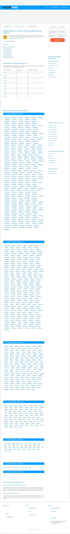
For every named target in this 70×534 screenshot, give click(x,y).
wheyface (29, 227)
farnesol (14, 174)
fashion (32, 296)
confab (34, 346)
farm (21, 447)
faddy (21, 407)
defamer (6, 253)
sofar (5, 427)
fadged (35, 354)
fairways (20, 149)
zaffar (33, 389)
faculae (6, 263)
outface (6, 318)
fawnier (26, 310)
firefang (27, 196)
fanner (12, 368)
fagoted (31, 267)
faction (6, 261)
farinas (37, 290)
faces (40, 405)
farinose (32, 170)
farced (17, 369)
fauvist (6, 308)
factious (32, 139)
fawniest (34, 194)
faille (16, 358)
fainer (21, 358)
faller (26, 362)
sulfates (27, 219)
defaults (29, 129)
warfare (33, 328)
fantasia (33, 164)
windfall (36, 227)
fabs (13, 443)
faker (24, 411)
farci (41, 415)
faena (11, 409)
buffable (21, 123)
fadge (41, 407)
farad (31, 415)
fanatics (14, 161)
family (11, 364)
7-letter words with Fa (8, 49)
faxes (38, 423)
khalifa (6, 316)
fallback (6, 155)
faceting (28, 137)
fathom (34, 375)
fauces (39, 377)
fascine (13, 296)
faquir (6, 369)
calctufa (6, 125)
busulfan (34, 123)
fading (6, 356)
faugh (11, 421)
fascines (13, 178)
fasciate (40, 176)
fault (21, 421)
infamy (40, 383)
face (18, 443)
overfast (14, 210)
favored (31, 308)
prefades (7, 213)
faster (23, 375)
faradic (6, 289)
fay (30, 467)
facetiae (21, 137)
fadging (38, 265)
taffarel (28, 221)
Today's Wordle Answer (52, 76)
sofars (12, 389)
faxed (32, 423)
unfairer (21, 223)
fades (36, 407)
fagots (6, 358)
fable (25, 405)
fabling (25, 257)
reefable (6, 215)
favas (40, 421)
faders (29, 354)
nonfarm (38, 316)
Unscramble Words (51, 72)
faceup (12, 352)
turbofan (40, 221)
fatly (33, 419)
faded (26, 407)
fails (35, 409)
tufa (10, 451)
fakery (28, 360)
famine (17, 364)
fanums (36, 368)
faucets (20, 306)
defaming (7, 129)
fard (10, 447)
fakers (22, 360)
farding (12, 290)
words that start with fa (20, 38)
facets (6, 352)
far (16, 467)
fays (29, 449)
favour (30, 381)
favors (24, 381)
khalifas (33, 204)
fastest (6, 298)
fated (23, 419)
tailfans (34, 221)
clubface (40, 125)
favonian (27, 192)
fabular (37, 257)
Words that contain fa (52, 171)
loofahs (19, 316)
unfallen (41, 223)
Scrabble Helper (51, 74)
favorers (34, 192)
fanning (6, 285)
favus (16, 423)
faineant (40, 145)
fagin (26, 409)
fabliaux (27, 133)
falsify (30, 277)
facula (17, 354)
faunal (33, 379)
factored (6, 141)
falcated (33, 151)
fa (5, 475)
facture (37, 261)
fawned (36, 381)
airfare (37, 245)
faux (10, 449)
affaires (14, 117)
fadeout (32, 265)
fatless (38, 300)
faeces (18, 356)
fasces (30, 373)
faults (17, 379)
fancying (40, 161)
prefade (31, 320)
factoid (12, 261)
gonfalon (26, 198)
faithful (33, 149)
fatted (11, 377)
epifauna (14, 133)
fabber (36, 348)
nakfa (31, 425)
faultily (12, 190)
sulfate (25, 324)
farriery (40, 174)
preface (24, 320)
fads (34, 443)
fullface (13, 198)
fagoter (38, 267)
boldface (34, 121)
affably (5, 72)
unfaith (37, 326)
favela (12, 381)
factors (19, 261)
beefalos (6, 121)
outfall (12, 318)
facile (39, 352)
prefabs (18, 320)
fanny (6, 415)
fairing (23, 271)
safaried (6, 217)
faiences (20, 145)
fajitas (12, 273)
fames (20, 413)
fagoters (35, 143)
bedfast (36, 247)
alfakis (6, 247)
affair (5, 346)
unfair (28, 389)
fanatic (20, 279)
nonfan (39, 385)
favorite (13, 194)
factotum (14, 141)
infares (24, 314)
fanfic (18, 366)
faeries (19, 267)
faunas (39, 379)
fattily (17, 304)
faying (18, 383)
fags (39, 443)
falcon (12, 362)
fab (5, 467)
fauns (30, 421)
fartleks (34, 176)
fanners (31, 283)
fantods (38, 285)
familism (26, 159)
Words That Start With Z (52, 134)
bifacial (20, 121)
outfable (13, 208)
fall (17, 445)
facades (6, 259)
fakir (40, 411)
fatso (37, 419)
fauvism (38, 306)
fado (30, 443)
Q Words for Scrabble (52, 131)
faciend (26, 259)
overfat (38, 318)
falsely (12, 277)
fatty (42, 419)
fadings (6, 267)
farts (10, 419)
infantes (21, 202)
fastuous (20, 182)
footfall (41, 196)
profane (37, 320)
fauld (16, 421)
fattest (36, 302)
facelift (35, 135)
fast (34, 447)
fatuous (40, 304)
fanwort (20, 287)
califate (13, 125)
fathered (27, 184)
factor (12, 354)
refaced (6, 322)
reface (23, 387)
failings (28, 145)
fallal (17, 362)
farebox (5, 83)
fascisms (20, 178)
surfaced (7, 221)
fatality (40, 182)
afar (5, 443)
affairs (31, 245)
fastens (38, 296)
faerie (29, 356)
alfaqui (5, 93)
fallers (24, 275)
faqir (27, 415)
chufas (28, 346)
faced (30, 405)
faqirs (41, 368)
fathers (13, 300)
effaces (25, 255)
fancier (32, 279)
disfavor (6, 131)
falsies (24, 277)
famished (33, 159)
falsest (18, 277)
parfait (6, 320)
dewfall (34, 253)
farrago (32, 292)
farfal (16, 371)
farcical (6, 170)
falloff (35, 275)
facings (32, 259)
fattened (13, 188)
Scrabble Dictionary (52, 70)
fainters (6, 147)
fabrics (31, 257)
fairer (36, 358)
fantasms (7, 166)
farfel (21, 371)
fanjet (41, 366)
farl (18, 447)
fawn (24, 449)
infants (12, 314)
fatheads (20, 184)
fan (12, 467)
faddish (38, 263)
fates (28, 419)
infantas (14, 202)
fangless (6, 164)
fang (34, 445)
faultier (6, 190)
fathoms (19, 300)
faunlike (32, 190)
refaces (13, 322)
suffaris (13, 219)
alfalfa (12, 247)
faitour (6, 273)
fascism (19, 296)
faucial (26, 306)
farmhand (7, 172)
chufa (15, 405)
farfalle (19, 170)
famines (6, 279)
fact (22, 443)
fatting (23, 304)
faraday (39, 287)
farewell (13, 170)
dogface (40, 253)
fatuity (34, 304)
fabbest (6, 257)
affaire (25, 245)
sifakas (6, 324)
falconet (13, 153)
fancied (26, 279)
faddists (6, 143)
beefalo (6, 249)
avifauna (34, 119)
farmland (22, 172)
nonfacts (28, 206)
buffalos (27, 123)
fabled (6, 350)
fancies (39, 279)
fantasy (32, 285)
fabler (12, 350)
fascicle (6, 178)
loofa (22, 425)
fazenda (5, 75)
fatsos (6, 377)
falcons (6, 275)
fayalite (13, 196)
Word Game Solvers (54, 7)
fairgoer (32, 147)
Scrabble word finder (32, 508)
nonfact (25, 316)
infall (35, 383)
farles (37, 371)
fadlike (13, 267)
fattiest (27, 188)
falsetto (13, 157)
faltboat (20, 157)
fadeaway (14, 143)
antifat (24, 247)
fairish (29, 271)
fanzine (5, 85)
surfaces (21, 221)
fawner (6, 383)
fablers (13, 257)
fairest (12, 271)
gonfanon (34, 198)
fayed (6, 425)
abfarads (7, 117)
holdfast (21, 200)
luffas (27, 385)
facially (41, 137)
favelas (12, 308)
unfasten (15, 225)
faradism (21, 168)
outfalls (35, 208)
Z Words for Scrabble (52, 127)
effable (6, 255)
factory (25, 261)
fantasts (14, 166)
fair (9, 445)
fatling (12, 302)
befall (16, 346)
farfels (31, 290)
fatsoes (24, 302)
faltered (26, 157)
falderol (33, 153)
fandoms (18, 281)
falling (29, 275)
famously (7, 161)
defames (14, 253)
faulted (32, 306)
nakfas (33, 385)
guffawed (7, 200)
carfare (31, 249)
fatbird (30, 298)
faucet (6, 379)
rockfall (40, 215)
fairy (10, 411)
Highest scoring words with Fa (9, 46)
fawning (33, 310)
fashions (40, 178)
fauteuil (38, 190)
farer (20, 417)
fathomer (14, 186)
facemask (7, 137)
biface (22, 346)
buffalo (25, 249)
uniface (27, 328)
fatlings (35, 186)
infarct (18, 314)
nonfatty (6, 208)
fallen (21, 362)
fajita (11, 360)
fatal (19, 419)
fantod (23, 368)
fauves (6, 381)
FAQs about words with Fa (8, 57)
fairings (39, 147)
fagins (40, 356)
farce (36, 415)
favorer (38, 308)
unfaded (30, 326)
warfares (29, 225)
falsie (41, 362)
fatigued (22, 186)
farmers (13, 292)
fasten (18, 375)
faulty (22, 379)
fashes (6, 375)
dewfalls (35, 129)
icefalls (28, 200)
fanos (16, 415)
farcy (5, 417)
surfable (40, 219)
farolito (21, 174)
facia (11, 407)
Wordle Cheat (50, 68)
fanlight (20, 164)
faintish (26, 147)
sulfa (15, 427)
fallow (31, 362)
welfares (14, 227)
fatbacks (6, 184)
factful (38, 259)
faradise (14, 168)
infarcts (34, 202)
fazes (16, 425)
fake (13, 445)
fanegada (15, 162)
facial (23, 352)
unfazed (5, 80)
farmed (6, 373)
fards (11, 417)
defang (13, 348)
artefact (14, 119)
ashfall (30, 247)
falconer (6, 153)
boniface (6, 123)
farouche (27, 174)
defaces (32, 251)
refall (28, 387)
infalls (24, 312)
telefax (12, 326)
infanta (36, 312)
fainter (41, 269)
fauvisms (7, 192)
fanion (36, 366)
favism (18, 381)
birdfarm (27, 121)
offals (11, 387)
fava (14, 449)
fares (24, 417)
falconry (20, 153)
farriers (34, 174)
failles (18, 269)
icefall (18, 312)
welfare (40, 328)
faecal (12, 356)
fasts (15, 419)
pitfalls (34, 210)
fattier (6, 304)
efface (25, 348)
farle (29, 417)
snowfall (27, 217)
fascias (6, 296)
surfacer (14, 221)
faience (6, 269)
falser (36, 362)
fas (19, 467)
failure (23, 269)
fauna (25, 421)
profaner (21, 213)
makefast (14, 206)
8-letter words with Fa (8, 48)
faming (23, 364)
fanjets (19, 283)
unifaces (22, 225)
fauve (35, 421)
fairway (35, 271)
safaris (25, 322)
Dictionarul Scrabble (52, 162)
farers (11, 371)
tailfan (6, 326)
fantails (27, 164)
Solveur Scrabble (51, 153)
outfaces (27, 208)
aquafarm (7, 119)
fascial (37, 294)
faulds (12, 379)
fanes (31, 413)
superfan (33, 219)
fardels (6, 290)
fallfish (13, 155)
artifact (21, 119)
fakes (30, 411)
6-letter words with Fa (8, 50)
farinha (6, 292)
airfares (20, 117)
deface (40, 346)
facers (34, 350)
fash (30, 447)
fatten (17, 377)
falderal (27, 153)
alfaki (11, 346)
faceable (14, 135)
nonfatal (35, 206)
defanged (15, 129)
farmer (13, 373)
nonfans (32, 316)
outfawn (25, 318)
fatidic (26, 300)
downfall (21, 131)
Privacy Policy (53, 517)
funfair (6, 312)
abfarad (6, 245)
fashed (41, 373)
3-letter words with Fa (8, 54)
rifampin (34, 215)
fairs (5, 411)
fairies (17, 271)
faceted (13, 259)
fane (30, 445)
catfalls (34, 125)
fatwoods (33, 188)
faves (6, 423)
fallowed (6, 157)
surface (38, 324)
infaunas (13, 204)
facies (34, 352)
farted (24, 373)
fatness (18, 302)
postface (40, 210)
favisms (25, 308)
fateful (36, 298)
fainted (36, 269)
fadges (41, 354)
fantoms (6, 287)
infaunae (40, 202)
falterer (33, 157)
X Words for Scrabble (52, 129)
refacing (13, 215)
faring (32, 371)
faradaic (35, 166)
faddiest (28, 141)
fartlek (25, 294)
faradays (7, 168)
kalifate (27, 204)
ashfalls (27, 119)
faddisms (35, 141)
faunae (28, 379)
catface (38, 249)
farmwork (36, 172)
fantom (30, 368)
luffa (26, 425)
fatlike (6, 302)
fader (31, 407)
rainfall (35, 213)
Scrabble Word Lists (64, 7)
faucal (33, 377)
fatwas (27, 377)
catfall (6, 251)
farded (40, 369)
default (27, 253)
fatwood (6, 306)
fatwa (6, 421)
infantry (27, 202)
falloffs (31, 155)
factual (31, 261)
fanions (13, 283)
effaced (13, 255)
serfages (20, 217)
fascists (27, 178)
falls (5, 413)
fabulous (6, 135)
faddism (6, 265)
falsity (35, 277)
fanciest (27, 161)
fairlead (6, 149)
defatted (22, 129)
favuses (13, 310)
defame (6, 348)
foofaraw (34, 196)
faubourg (41, 188)
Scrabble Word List (9, 516)
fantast (25, 285)
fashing (26, 296)
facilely (14, 139)
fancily (12, 281)
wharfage (21, 227)
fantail (12, 285)
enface (31, 348)
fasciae (31, 294)
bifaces (19, 249)
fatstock (6, 188)
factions (26, 139)
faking (34, 360)
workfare (7, 229)
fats (42, 447)
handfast (14, 200)
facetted (35, 137)
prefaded (34, 211)
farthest (21, 176)
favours (6, 310)
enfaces (39, 255)
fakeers (18, 273)
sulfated (20, 219)
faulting (18, 190)
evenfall (21, 133)
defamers (35, 127)
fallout (40, 275)
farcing (38, 289)
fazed (11, 425)
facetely (14, 137)
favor (11, 423)
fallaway (40, 153)
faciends (6, 139)
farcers (19, 289)
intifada (20, 204)
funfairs (20, 198)
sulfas (17, 389)
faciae (18, 352)
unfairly (27, 223)
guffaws (12, 312)
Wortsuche (50, 156)
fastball (21, 180)
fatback (5, 88)
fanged (31, 366)
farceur (26, 289)
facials (19, 259)
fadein (23, 354)
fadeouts (28, 143)
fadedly (19, 265)
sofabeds (35, 217)
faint (39, 409)
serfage (31, 322)
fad (9, 467)
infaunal (6, 204)
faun (5, 449)
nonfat (6, 387)
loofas (22, 385)
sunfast (31, 324)
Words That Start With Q (52, 136)
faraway (13, 289)
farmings (14, 172)
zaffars (5, 96)
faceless (28, 135)
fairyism (27, 149)
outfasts (41, 208)
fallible (19, 155)
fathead (6, 300)
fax (26, 467)
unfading (14, 223)
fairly (41, 358)
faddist (13, 265)
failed (11, 358)
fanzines (28, 166)
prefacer (20, 211)
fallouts (37, 155)
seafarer (13, 217)
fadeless (21, 143)
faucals (13, 306)
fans (5, 447)
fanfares (22, 162)
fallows (6, 277)
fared (15, 417)
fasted (12, 375)
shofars (38, 322)
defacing (27, 127)
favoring (6, 194)
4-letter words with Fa (8, 53)
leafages (6, 206)
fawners (20, 310)
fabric (22, 350)
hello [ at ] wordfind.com (55, 508)
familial (6, 159)
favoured (20, 194)
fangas (24, 366)
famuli (41, 364)
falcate (36, 273)
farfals (25, 290)
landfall (40, 204)
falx (21, 445)
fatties (12, 304)
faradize (28, 168)
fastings (6, 182)
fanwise (13, 287)
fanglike (14, 164)
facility (19, 139)
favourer (27, 194)
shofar (38, 387)
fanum (21, 415)
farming (19, 292)
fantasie (40, 164)
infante (6, 314)
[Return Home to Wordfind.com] (10, 8)
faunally (25, 190)
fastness (13, 182)
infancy (30, 312)
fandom (6, 366)
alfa (9, 443)
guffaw (29, 383)
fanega (13, 366)
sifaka (6, 389)
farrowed (7, 176)
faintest (13, 147)
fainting (19, 147)
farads (12, 369)
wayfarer (7, 227)
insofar (37, 314)
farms (38, 417)
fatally (18, 298)
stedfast (6, 219)
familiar (13, 159)
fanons (18, 368)
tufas (20, 427)
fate (38, 447)
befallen (14, 121)
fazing (23, 383)
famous (35, 364)
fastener (34, 180)
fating (40, 375)
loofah (16, 385)
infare (11, 385)
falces (6, 362)
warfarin (36, 225)
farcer (23, 369)
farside (13, 294)
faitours (6, 151)
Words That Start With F (52, 138)
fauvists (14, 192)
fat (23, 467)
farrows (6, 294)
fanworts (21, 166)
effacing (35, 131)
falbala (30, 273)
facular (13, 263)
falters (41, 277)
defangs (21, 253)
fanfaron (29, 162)
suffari (19, 324)
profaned (14, 213)
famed (15, 413)
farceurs (35, 168)
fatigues (28, 186)
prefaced (13, 211)
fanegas (26, 281)
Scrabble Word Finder (52, 63)
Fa (3, 41)
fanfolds (36, 162)
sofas (10, 427)
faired (31, 358)
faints (26, 358)
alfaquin (33, 117)
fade (26, 443)
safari (33, 387)
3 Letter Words (51, 145)
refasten (27, 215)
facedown (21, 135)
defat (20, 405)
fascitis (34, 178)
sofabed (13, 324)
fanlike (25, 283)
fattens (31, 302)
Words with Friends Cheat (53, 65)
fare (14, 447)
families (19, 159)
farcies (32, 289)
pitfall (11, 320)
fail (42, 443)
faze (33, 449)
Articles (7, 513)
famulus (13, 279)
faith (14, 411)
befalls (13, 249)
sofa (5, 451)
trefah (22, 389)
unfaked (6, 328)
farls (33, 417)
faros (5, 419)
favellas (21, 192)
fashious (6, 180)
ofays (36, 425)
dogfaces (14, 131)
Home (46, 7)
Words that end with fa (52, 173)
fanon (11, 415)
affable (13, 245)
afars (5, 405)
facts (15, 407)
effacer (19, 255)
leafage (12, 316)
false (10, 413)
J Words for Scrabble (52, 125)
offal (41, 425)
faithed (41, 271)
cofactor (6, 127)
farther (19, 294)
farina (27, 371)
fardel (6, 371)
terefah (18, 326)
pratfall (6, 211)
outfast (19, 318)
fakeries (13, 151)
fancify (5, 90)
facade (29, 350)
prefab (17, 387)
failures (34, 145)
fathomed (7, 186)
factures (21, 141)
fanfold (6, 283)
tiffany (24, 326)
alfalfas (27, 117)
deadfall (13, 127)
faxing (12, 383)
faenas (24, 356)
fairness (13, 149)
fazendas (20, 196)
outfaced (20, 208)
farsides (14, 176)
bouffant (14, 123)
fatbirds (14, 184)
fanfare (32, 281)
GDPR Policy (53, 511)
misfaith (21, 206)
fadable (25, 263)
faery (15, 409)
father (28, 375)
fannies (37, 283)
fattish (28, 304)
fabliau (19, 257)
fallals (18, 275)
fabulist (41, 133)
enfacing (6, 133)
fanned (6, 368)
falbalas (26, 151)
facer (35, 405)
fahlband (13, 145)
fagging (25, 267)
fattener (20, 188)
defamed (39, 251)
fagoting (6, 145)
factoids (39, 139)
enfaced (32, 255)
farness (26, 292)
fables (17, 350)
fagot (30, 409)
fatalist (34, 182)
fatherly (34, 184)
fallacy (13, 275)
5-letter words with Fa (8, 52)
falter (5, 364)
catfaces (26, 125)
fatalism (27, 182)
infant (6, 385)
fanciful (34, 161)
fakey (35, 411)
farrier (38, 292)
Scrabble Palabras (51, 160)
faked (19, 411)
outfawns (7, 210)
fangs (41, 413)
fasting (12, 298)
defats (19, 348)
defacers (20, 127)
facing (6, 354)
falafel (24, 273)
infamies (34, 200)
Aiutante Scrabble (51, 158)
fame (25, 445)
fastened (27, 180)
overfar (32, 318)
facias (28, 352)
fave (19, 449)
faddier (31, 263)
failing (12, 269)
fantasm (19, 285)
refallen (20, 215)
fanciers (21, 161)
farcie (34, 369)
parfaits (28, 210)
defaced (19, 251)
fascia (35, 373)
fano (38, 445)
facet (5, 407)
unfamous (7, 225)
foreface (6, 198)
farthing (27, 176)
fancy (26, 413)
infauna (31, 314)
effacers (28, 131)
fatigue (32, 300)
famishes (41, 159)
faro (26, 447)
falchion (40, 151)
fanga (36, 413)
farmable (39, 170)
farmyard (7, 174)
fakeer (16, 360)
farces (29, 369)
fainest (30, 269)
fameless (39, 157)
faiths (6, 360)
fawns (22, 423)
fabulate (34, 133)
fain (5, 445)
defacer (26, 251)
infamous (7, 202)
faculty (19, 263)
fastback (14, 180)
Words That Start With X (52, 140)
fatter (21, 377)
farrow (18, 373)
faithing (39, 149)
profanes (28, 213)
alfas (10, 405)
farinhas (26, 170)
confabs (12, 251)
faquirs (5, 77)
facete (40, 350)
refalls (19, 322)
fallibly (25, 155)
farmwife (29, 172)
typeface (7, 223)
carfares (20, 125)
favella (19, 308)
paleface (21, 210)
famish (29, 364)
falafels (20, 151)
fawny (27, 423)
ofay (38, 449)
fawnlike (6, 196)
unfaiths (34, 223)
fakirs (39, 360)
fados (6, 409)
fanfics (38, 281)
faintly (6, 271)
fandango (7, 162)
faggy (21, 409)
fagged (34, 356)
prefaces (27, 211)
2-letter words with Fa (8, 56)
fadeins (26, 265)
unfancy (13, 328)
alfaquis (40, 117)
